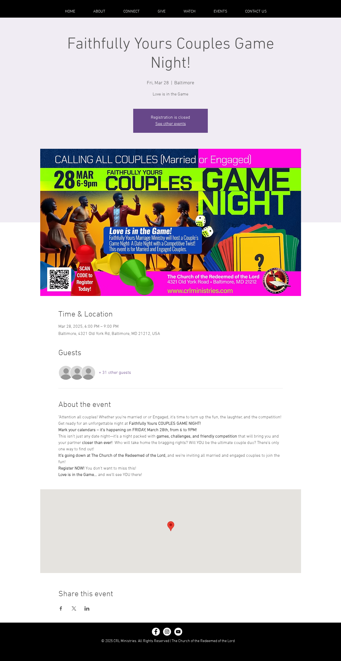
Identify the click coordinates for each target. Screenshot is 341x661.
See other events (170, 124)
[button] (99, 11)
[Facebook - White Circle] (156, 632)
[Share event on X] (73, 608)
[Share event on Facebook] (60, 608)
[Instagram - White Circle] (167, 632)
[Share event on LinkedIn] (87, 608)
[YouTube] (178, 632)
